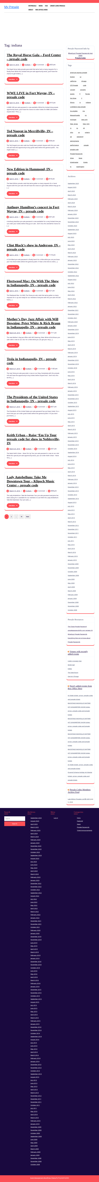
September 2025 (73, 183)
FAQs (79, 818)
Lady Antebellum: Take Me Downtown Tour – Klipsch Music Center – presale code (30, 481)
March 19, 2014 (14, 491)
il (81, 98)
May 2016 (71, 376)
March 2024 (72, 206)
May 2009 (71, 583)
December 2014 (73, 441)
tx (70, 167)
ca (80, 77)
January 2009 (72, 598)
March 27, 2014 (14, 369)
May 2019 (71, 341)
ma (84, 111)
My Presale (11, 7)
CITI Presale (74, 85)
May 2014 (71, 468)
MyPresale (32, 6)
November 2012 (73, 525)
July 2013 (71, 506)
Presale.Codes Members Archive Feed (79, 790)
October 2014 (72, 449)
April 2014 (71, 472)
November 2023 (73, 222)
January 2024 (72, 214)
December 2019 (73, 329)
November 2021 (73, 314)
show (72, 158)
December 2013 (73, 487)
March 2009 (72, 591)
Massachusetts (75, 115)
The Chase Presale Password (77, 626)
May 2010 (71, 545)
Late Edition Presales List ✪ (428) (79, 799)
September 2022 (73, 276)
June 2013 (71, 510)
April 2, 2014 (14, 255)
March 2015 (72, 429)
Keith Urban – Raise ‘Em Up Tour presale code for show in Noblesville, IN (33, 439)
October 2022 (72, 272)
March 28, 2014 (14, 333)
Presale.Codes (80, 58)
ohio (71, 132)
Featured (80, 821)
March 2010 (72, 552)
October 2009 (72, 572)
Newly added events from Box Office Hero (80, 687)
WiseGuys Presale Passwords (77, 634)
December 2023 (73, 218)
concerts (83, 90)
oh (84, 128)
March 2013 (72, 522)
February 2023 (73, 256)
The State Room (73, 672)
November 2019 (73, 333)
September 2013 (73, 498)
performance (74, 145)
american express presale (78, 72)
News (41, 6)
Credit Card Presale (57, 6)
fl (79, 94)
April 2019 (71, 345)
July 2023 (71, 237)
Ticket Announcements (84, 830)
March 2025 (72, 195)
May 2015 (71, 422)
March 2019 (72, 349)
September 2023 (73, 229)
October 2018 (72, 368)
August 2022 (72, 279)
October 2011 (72, 537)
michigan (73, 119)
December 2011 (73, 529)
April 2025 (71, 191)
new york (84, 119)
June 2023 (71, 241)
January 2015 (72, 437)
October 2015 (72, 402)
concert (72, 90)
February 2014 (73, 479)
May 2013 (71, 514)
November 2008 (73, 606)
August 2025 (72, 187)
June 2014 (71, 464)
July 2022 (71, 283)
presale (86, 145)
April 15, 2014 (14, 65)
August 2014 (72, 456)
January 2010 (72, 560)
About (30, 9)
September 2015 (73, 406)
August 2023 (72, 233)
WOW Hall (71, 665)
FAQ (46, 6)
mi (86, 115)
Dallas (70, 669)
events (72, 94)
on (79, 132)
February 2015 (73, 433)
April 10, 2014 (14, 103)
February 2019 (73, 352)
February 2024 (73, 210)
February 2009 (73, 595)
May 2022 (71, 291)
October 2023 (72, 226)
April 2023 (71, 249)
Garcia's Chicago (73, 676)
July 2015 (71, 414)
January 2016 (72, 391)
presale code (74, 149)
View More (11, 78)
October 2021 (72, 318)
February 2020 (73, 322)
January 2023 (72, 260)
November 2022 (73, 268)
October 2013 (72, 495)
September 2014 (73, 452)
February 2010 (73, 556)
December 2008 (73, 602)
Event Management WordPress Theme (43, 1178)
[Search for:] (14, 818)
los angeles (74, 111)
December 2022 (73, 264)
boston (72, 77)
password (80, 137)
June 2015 (71, 418)
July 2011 (71, 541)
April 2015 (71, 425)
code (84, 85)
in (80, 102)
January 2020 (72, 326)
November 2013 (73, 491)
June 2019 (71, 337)
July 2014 (71, 460)
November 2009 (73, 568)
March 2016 (72, 383)
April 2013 (71, 518)
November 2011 (73, 533)
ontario (87, 132)
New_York (86, 124)
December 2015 (73, 395)
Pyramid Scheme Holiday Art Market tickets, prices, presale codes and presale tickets (80, 776)
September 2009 (73, 575)
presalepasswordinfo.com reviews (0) (80, 630)
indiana (88, 102)
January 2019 (72, 356)
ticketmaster (74, 162)
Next (27, 516)
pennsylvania (74, 141)
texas (80, 158)
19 (21, 516)
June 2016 (71, 372)
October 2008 (72, 610)
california (73, 81)
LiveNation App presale (78, 107)
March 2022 (72, 299)
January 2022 (72, 306)
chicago (83, 81)
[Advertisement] (49, 27)
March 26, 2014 (14, 449)
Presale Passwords (76, 154)
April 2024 (71, 203)
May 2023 (71, 245)
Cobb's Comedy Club (75, 661)
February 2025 (73, 199)
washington (80, 167)
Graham (28, 65)
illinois (72, 102)
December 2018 (73, 360)
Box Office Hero (41, 9)
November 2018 (73, 364)
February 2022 (73, 302)
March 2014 (72, 475)
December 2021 (73, 310)
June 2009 (71, 579)
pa (71, 137)
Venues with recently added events (78, 652)
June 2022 (71, 287)
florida (87, 94)
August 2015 (72, 410)
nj (70, 128)
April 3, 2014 (14, 141)
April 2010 (71, 548)
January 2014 (72, 483)
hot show (73, 98)
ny (77, 128)
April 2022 (71, 295)
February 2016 (73, 387)
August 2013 (72, 502)
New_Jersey (74, 124)
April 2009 (71, 587)
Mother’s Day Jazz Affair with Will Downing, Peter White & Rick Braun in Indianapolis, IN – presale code (33, 323)
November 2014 (73, 445)
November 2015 (73, 399)
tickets (85, 162)
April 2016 (71, 379)
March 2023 (72, 253)
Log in (56, 818)
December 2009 (73, 564)
